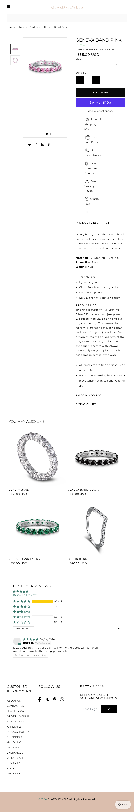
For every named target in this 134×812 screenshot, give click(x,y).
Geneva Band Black (83, 489)
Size (78, 58)
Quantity (81, 73)
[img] (31, 639)
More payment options (100, 111)
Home (11, 27)
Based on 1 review (24, 595)
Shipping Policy (88, 395)
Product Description (93, 222)
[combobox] (67, 18)
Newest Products (29, 27)
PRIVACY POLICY (18, 731)
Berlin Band (77, 558)
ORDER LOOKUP (18, 716)
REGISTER (13, 773)
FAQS (10, 768)
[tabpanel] (45, 87)
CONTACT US (15, 705)
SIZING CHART (16, 721)
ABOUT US (14, 700)
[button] (21, 601)
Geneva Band (19, 489)
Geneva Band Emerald (26, 558)
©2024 (43, 799)
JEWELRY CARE (17, 711)
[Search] (123, 18)
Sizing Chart (86, 404)
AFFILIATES (14, 726)
